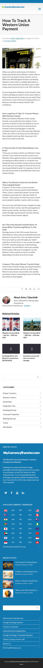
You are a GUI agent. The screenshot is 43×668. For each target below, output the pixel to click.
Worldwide (7, 427)
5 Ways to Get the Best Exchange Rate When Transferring (27, 571)
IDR (13, 542)
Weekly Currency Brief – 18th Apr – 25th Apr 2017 (31, 335)
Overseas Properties (11, 414)
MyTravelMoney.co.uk (12, 648)
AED (13, 533)
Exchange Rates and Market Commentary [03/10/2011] (10, 358)
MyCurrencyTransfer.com (13, 618)
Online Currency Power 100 (14, 639)
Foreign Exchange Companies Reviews (18, 635)
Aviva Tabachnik (17, 38)
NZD (30, 519)
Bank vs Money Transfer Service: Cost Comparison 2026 (27, 581)
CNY (30, 533)
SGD (30, 538)
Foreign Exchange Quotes (13, 622)
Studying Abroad (9, 410)
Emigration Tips (9, 406)
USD (29, 510)
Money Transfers (9, 393)
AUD (13, 515)
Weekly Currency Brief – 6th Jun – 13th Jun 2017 (10, 335)
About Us (6, 643)
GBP (13, 510)
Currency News (10, 41)
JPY (13, 529)
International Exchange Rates (14, 631)
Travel (5, 423)
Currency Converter (10, 627)
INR (13, 519)
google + (27, 305)
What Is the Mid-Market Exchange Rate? (27, 590)
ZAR (13, 524)
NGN (30, 524)
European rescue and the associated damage (31, 358)
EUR (29, 529)
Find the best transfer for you (14, 547)
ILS (13, 538)
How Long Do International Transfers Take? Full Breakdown (27, 562)
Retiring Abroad (9, 418)
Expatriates (7, 402)
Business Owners (9, 397)
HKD (30, 542)
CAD (30, 515)
